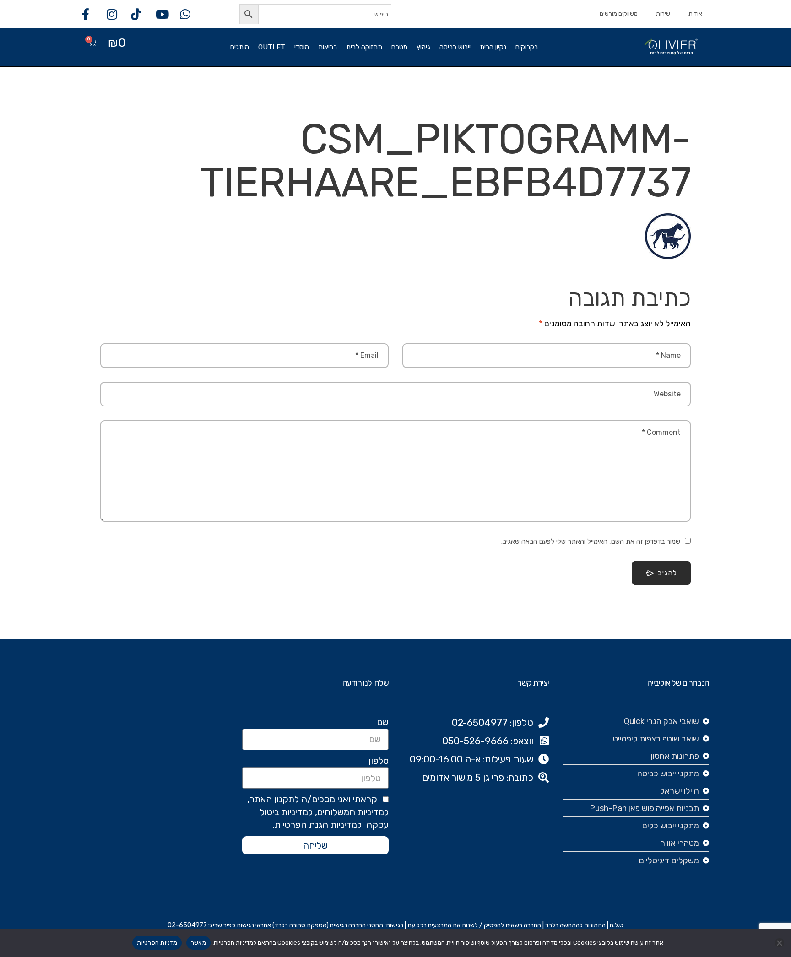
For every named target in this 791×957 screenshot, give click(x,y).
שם (383, 721)
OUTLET (271, 47)
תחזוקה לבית (364, 47)
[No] (779, 942)
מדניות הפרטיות (157, 942)
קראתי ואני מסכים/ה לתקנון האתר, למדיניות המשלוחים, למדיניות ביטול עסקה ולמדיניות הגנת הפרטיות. (318, 812)
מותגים (239, 47)
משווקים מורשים (619, 13)
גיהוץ (423, 47)
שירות (663, 13)
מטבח (399, 47)
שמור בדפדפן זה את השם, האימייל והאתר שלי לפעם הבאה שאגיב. (590, 541)
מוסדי (301, 47)
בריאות (327, 47)
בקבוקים (526, 47)
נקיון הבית (493, 47)
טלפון (378, 760)
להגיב (667, 572)
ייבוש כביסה (455, 47)
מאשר (198, 942)
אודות (695, 13)
